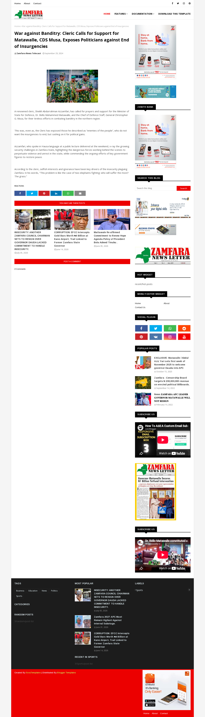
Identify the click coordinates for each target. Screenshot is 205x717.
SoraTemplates (33, 672)
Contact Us (140, 307)
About (27, 3)
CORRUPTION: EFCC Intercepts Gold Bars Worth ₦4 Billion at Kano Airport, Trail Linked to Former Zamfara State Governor (72, 239)
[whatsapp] (170, 328)
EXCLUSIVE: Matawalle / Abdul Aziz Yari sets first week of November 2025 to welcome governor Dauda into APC (171, 363)
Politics (54, 590)
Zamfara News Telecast (28, 53)
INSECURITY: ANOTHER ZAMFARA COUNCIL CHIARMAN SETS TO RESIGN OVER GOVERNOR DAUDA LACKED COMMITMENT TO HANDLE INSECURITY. (32, 240)
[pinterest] (189, 3)
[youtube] (184, 336)
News (44, 590)
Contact (37, 3)
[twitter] (178, 3)
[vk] (155, 336)
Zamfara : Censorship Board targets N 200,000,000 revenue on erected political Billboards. (171, 381)
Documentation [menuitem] (142, 13)
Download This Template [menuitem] (174, 13)
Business (20, 590)
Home (17, 3)
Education (33, 590)
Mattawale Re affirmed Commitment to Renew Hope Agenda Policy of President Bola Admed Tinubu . (110, 237)
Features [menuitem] (120, 13)
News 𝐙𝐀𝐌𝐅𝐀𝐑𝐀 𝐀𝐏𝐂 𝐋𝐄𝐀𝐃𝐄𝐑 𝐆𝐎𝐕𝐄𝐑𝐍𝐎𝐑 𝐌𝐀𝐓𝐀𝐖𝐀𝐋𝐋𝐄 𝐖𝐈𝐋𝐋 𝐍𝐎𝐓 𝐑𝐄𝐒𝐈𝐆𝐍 (172, 397)
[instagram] (184, 3)
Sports (19, 596)
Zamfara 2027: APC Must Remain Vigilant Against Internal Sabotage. (108, 620)
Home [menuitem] (107, 13)
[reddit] (184, 328)
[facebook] (172, 3)
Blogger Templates (66, 672)
